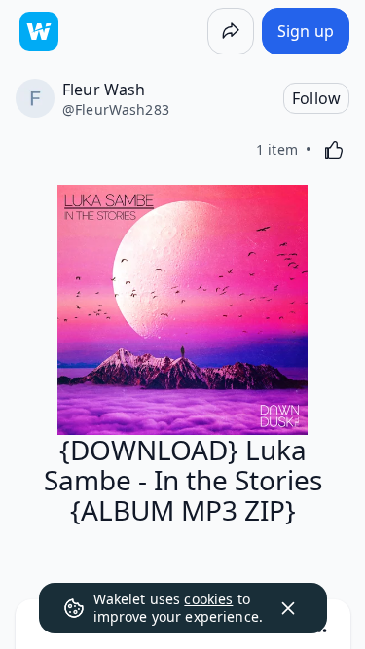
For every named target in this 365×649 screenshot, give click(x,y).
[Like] (333, 149)
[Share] (230, 31)
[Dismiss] (288, 608)
